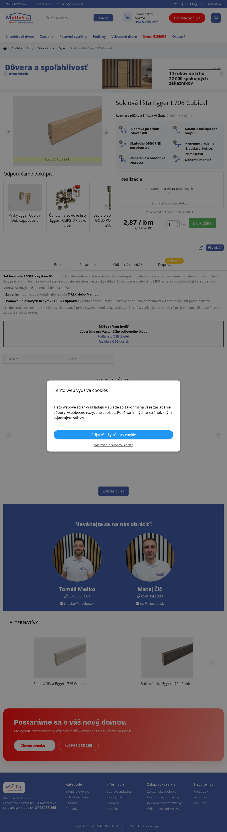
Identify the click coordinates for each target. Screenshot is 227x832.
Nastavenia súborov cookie (113, 445)
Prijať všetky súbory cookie (113, 434)
